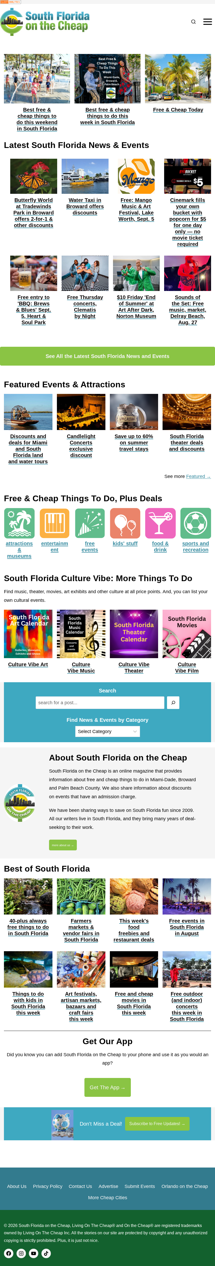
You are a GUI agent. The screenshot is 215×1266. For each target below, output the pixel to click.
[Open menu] (207, 22)
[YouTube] (33, 1253)
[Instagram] (21, 1253)
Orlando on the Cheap (185, 1186)
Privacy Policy (47, 1186)
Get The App (104, 1087)
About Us (16, 1186)
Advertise (108, 1186)
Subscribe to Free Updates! (154, 1123)
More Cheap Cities (107, 1197)
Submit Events (140, 1186)
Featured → (198, 476)
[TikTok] (46, 1253)
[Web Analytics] (107, 2)
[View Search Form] (193, 22)
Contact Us (80, 1186)
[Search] (173, 702)
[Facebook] (8, 1253)
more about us (61, 845)
